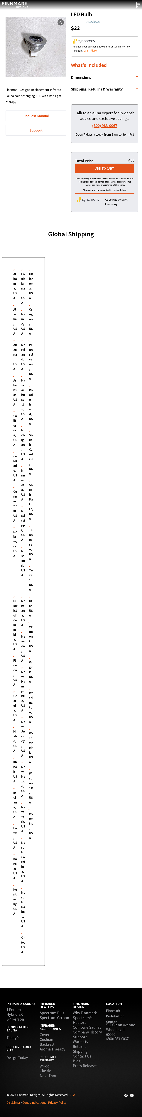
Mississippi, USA (23, 525)
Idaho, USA (15, 741)
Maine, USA (23, 324)
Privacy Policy (57, 1102)
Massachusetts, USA (23, 399)
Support (80, 1037)
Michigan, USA (23, 444)
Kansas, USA (15, 868)
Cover (45, 1034)
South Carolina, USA (31, 454)
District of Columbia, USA (15, 625)
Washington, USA (31, 707)
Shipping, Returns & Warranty (97, 89)
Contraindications (34, 1102)
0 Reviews (93, 22)
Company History (87, 1032)
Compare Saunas (87, 1027)
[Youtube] (132, 1095)
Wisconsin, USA (31, 787)
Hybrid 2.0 (14, 1014)
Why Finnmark (85, 1013)
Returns (79, 1046)
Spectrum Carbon (54, 1017)
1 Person (13, 1009)
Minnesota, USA (23, 484)
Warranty (80, 1041)
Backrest (47, 1044)
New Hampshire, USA (23, 691)
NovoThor (48, 1075)
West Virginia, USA (31, 747)
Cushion (46, 1039)
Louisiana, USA (23, 288)
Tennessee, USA (31, 544)
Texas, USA (31, 580)
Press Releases (85, 1065)
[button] (104, 77)
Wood (45, 1066)
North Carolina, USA (23, 861)
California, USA (15, 430)
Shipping (80, 1051)
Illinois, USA (15, 771)
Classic (45, 1071)
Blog (77, 1061)
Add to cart (104, 168)
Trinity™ (12, 1037)
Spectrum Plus (52, 1013)
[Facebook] (126, 1095)
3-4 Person (15, 1019)
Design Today (17, 1057)
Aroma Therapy (52, 1049)
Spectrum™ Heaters (82, 1020)
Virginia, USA (31, 672)
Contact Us (82, 1056)
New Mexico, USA (23, 781)
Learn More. (90, 50)
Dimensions (81, 77)
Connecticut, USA (15, 505)
